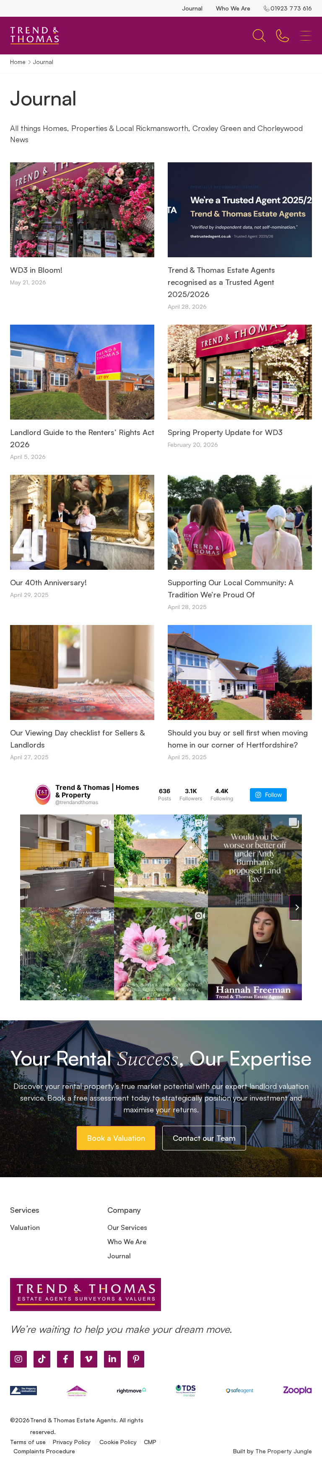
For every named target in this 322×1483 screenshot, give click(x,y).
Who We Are (233, 8)
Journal (192, 8)
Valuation (25, 1227)
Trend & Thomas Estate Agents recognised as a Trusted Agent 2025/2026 (221, 282)
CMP (150, 1441)
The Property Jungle (283, 1451)
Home (18, 61)
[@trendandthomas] (43, 794)
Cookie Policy (118, 1441)
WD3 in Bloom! (36, 269)
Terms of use (28, 1441)
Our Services (127, 1227)
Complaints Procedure (44, 1451)
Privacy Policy (72, 1441)
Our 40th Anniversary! (48, 582)
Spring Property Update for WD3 (225, 432)
